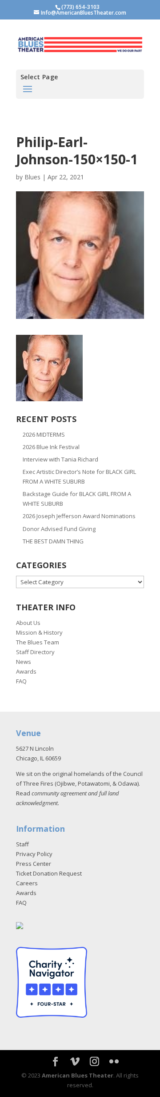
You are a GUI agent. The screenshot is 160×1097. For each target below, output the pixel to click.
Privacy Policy (34, 854)
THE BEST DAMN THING (53, 541)
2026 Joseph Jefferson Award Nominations (79, 516)
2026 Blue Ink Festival (51, 447)
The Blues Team (37, 642)
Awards (26, 671)
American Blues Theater (77, 1075)
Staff (22, 844)
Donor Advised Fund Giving (59, 529)
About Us (28, 623)
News (23, 662)
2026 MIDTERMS (44, 434)
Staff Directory (35, 652)
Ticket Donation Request (49, 873)
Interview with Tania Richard (60, 459)
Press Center (33, 864)
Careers (27, 883)
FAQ (21, 681)
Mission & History (39, 632)
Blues (32, 177)
